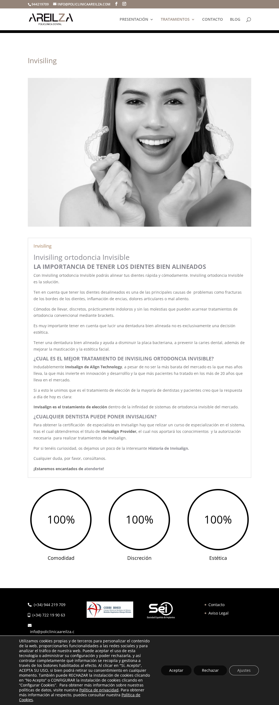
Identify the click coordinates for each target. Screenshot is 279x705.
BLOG (235, 19)
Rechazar (210, 670)
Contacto (216, 604)
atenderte (93, 468)
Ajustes (244, 670)
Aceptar (176, 670)
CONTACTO (212, 19)
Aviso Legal (218, 613)
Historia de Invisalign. (168, 448)
